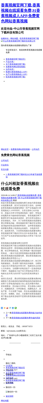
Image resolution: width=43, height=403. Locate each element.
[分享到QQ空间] (5, 308)
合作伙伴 (10, 69)
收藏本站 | (5, 38)
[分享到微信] (16, 308)
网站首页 (5, 149)
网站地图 (5, 401)
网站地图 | (14, 38)
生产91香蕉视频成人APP (16, 74)
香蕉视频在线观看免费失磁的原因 (25, 318)
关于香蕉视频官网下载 (15, 64)
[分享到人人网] (13, 308)
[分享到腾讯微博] (10, 308)
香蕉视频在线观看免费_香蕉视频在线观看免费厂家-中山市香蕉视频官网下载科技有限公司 (21, 197)
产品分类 (10, 62)
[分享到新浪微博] (7, 308)
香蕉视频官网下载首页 (15, 59)
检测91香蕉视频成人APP (16, 72)
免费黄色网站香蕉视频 (15, 67)
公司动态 (35, 149)
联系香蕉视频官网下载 (29, 38)
